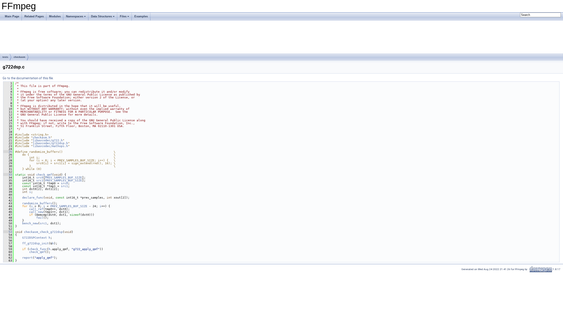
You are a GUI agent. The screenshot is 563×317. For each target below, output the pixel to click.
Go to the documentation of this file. (28, 78)
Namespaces (74, 16)
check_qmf (44, 174)
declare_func (32, 197)
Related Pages (34, 16)
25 (7, 151)
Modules (55, 16)
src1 (39, 180)
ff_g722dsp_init (35, 243)
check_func (38, 249)
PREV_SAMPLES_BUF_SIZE (63, 177)
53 (7, 232)
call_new (36, 212)
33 (7, 174)
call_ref (36, 209)
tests (5, 57)
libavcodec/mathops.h (50, 146)
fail (39, 217)
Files (123, 16)
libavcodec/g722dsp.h (50, 143)
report (27, 257)
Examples (141, 16)
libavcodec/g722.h (48, 140)
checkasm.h (41, 137)
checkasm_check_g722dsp (43, 232)
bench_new (30, 223)
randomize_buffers (37, 203)
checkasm (19, 57)
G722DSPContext (34, 237)
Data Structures (101, 16)
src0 (39, 177)
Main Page (12, 16)
